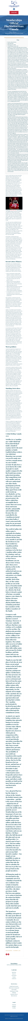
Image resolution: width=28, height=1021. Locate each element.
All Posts (14, 32)
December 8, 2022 (16, 950)
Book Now (14, 972)
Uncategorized (9, 950)
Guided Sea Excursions (14, 986)
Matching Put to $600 (12, 44)
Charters (14, 977)
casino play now (13, 210)
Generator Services (14, 994)
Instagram (14, 1006)
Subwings (14, 992)
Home (10, 32)
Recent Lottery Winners (12, 42)
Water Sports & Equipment (14, 987)
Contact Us (14, 978)
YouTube (14, 1007)
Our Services (14, 975)
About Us (14, 973)
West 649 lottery (11, 43)
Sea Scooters (14, 989)
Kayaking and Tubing (14, 991)
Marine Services (14, 995)
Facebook (14, 1004)
